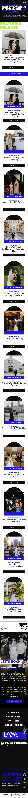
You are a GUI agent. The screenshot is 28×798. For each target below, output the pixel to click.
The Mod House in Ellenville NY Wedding (14, 476)
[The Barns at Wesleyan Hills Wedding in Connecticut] (14, 276)
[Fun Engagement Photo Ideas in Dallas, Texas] (14, 502)
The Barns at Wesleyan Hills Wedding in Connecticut (14, 295)
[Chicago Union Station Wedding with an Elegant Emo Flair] (14, 230)
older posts (23, 625)
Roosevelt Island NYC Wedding (14, 428)
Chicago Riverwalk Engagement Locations (14, 565)
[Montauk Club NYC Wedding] (14, 184)
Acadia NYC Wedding (14, 339)
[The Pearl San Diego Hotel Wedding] (14, 140)
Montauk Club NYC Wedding (14, 202)
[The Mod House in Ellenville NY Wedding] (14, 457)
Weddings (16, 155)
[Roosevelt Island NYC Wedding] (14, 411)
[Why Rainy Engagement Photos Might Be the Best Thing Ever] (14, 42)
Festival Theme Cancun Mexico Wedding (14, 610)
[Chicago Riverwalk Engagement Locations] (14, 546)
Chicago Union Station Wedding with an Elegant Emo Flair (14, 249)
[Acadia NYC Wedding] (14, 321)
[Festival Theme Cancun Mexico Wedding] (14, 592)
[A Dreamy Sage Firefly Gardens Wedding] (14, 366)
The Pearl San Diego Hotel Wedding (14, 159)
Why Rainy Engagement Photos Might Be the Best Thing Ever (14, 60)
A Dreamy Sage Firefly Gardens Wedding (14, 384)
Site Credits (17, 795)
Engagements (16, 110)
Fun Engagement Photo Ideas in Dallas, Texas (14, 521)
